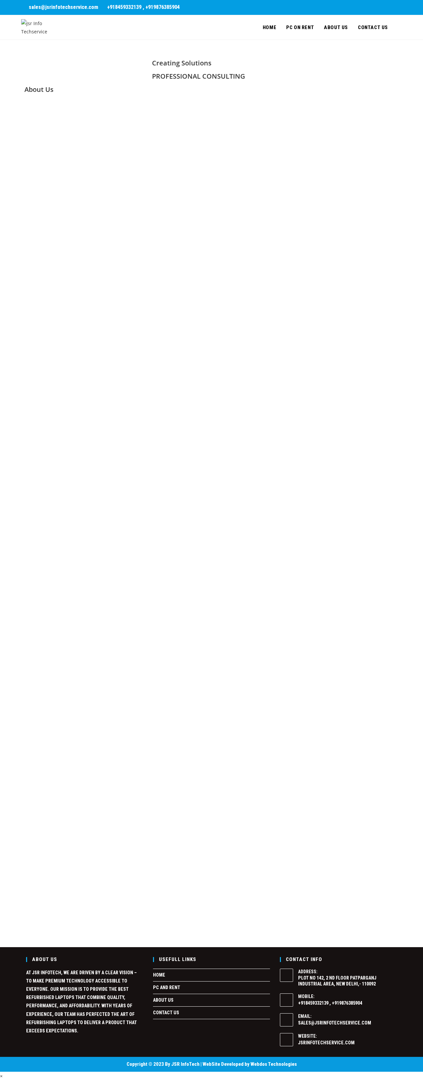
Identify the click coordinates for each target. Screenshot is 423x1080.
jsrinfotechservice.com (326, 1042)
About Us (163, 1000)
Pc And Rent (166, 987)
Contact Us (166, 1012)
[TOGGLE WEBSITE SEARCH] (400, 27)
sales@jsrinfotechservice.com (334, 1022)
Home (159, 975)
